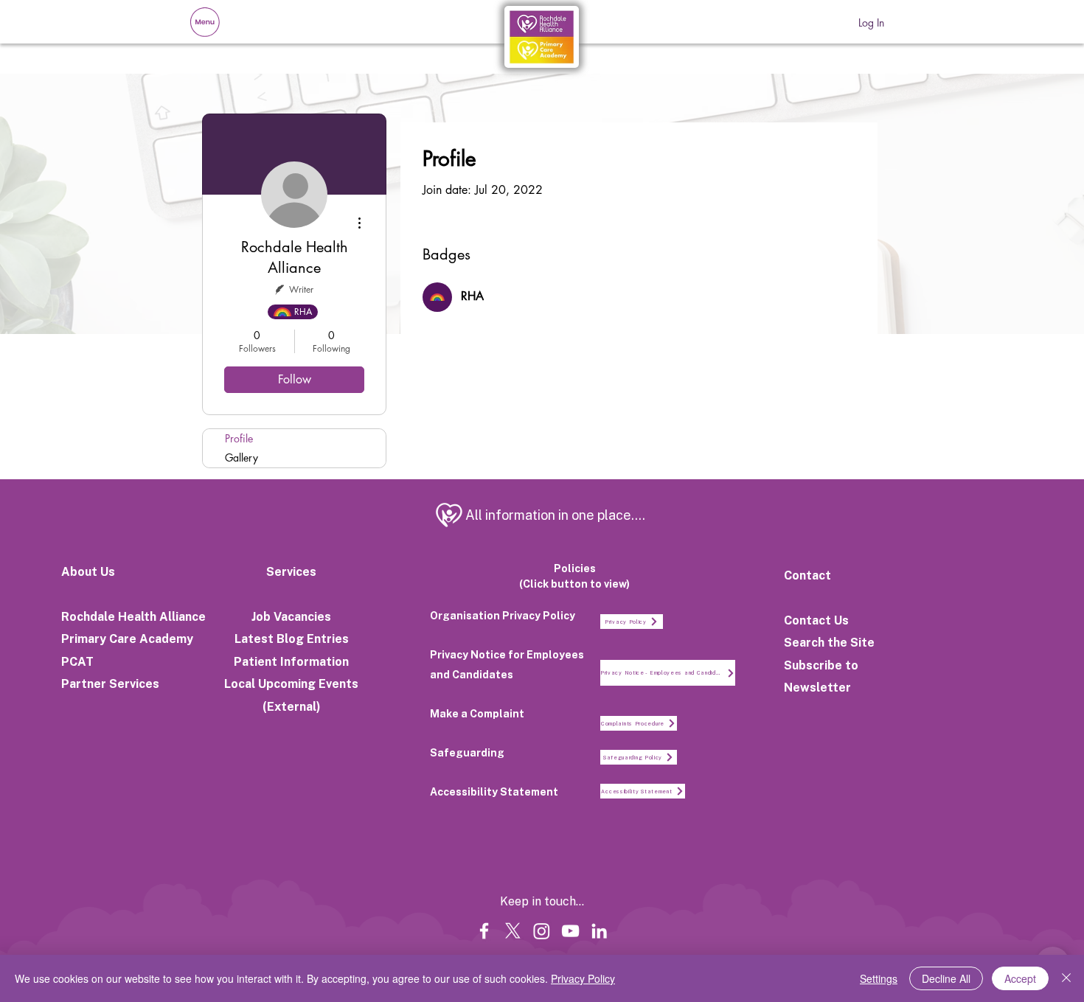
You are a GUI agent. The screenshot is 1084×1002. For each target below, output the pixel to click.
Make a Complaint (477, 714)
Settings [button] (878, 978)
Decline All (946, 978)
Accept (1020, 978)
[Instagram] (541, 931)
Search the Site (829, 643)
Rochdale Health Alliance (133, 617)
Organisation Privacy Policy (502, 616)
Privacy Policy (583, 978)
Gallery (241, 457)
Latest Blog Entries (291, 639)
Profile (239, 438)
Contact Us (816, 620)
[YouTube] (570, 931)
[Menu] (204, 21)
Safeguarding (467, 753)
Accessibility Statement (494, 792)
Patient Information (291, 662)
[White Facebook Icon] (484, 931)
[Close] (1066, 978)
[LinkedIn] (599, 931)
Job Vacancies (291, 617)
